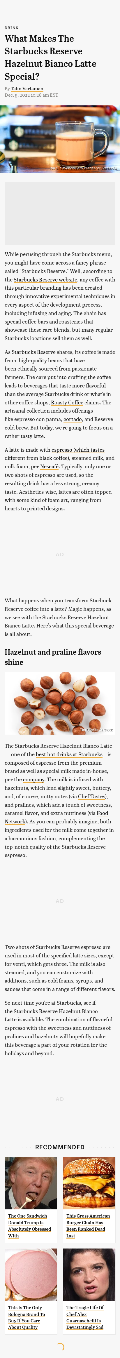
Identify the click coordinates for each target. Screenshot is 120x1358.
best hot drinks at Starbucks (69, 754)
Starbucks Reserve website (45, 279)
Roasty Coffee (67, 402)
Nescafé (49, 466)
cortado (72, 418)
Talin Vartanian (27, 88)
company (33, 779)
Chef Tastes (91, 796)
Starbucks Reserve (34, 351)
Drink (12, 27)
